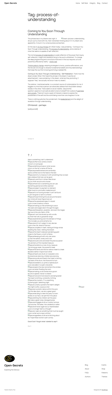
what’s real (53, 62)
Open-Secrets (10, 3)
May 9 (29, 326)
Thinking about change (36, 65)
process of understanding (60, 49)
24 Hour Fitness (43, 47)
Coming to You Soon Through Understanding (46, 32)
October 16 (31, 139)
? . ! (30, 155)
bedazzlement (66, 99)
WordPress (105, 390)
